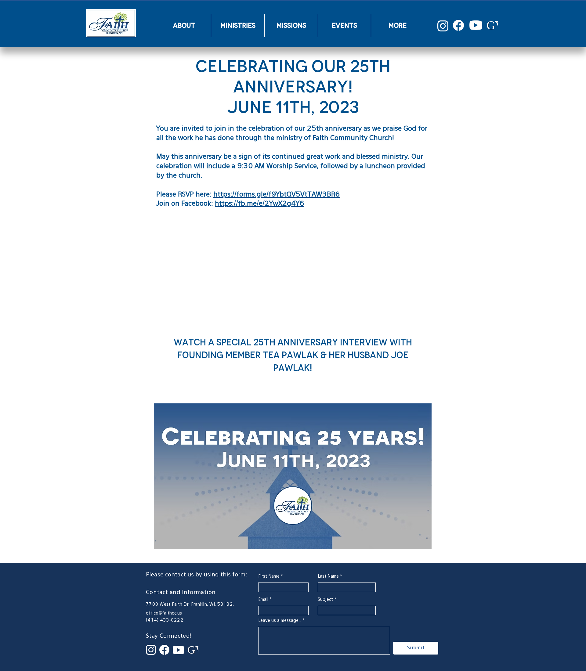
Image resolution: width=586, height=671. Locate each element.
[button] (184, 25)
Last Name (328, 576)
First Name (269, 576)
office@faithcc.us (164, 613)
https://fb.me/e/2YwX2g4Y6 (259, 203)
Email (263, 599)
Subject (325, 599)
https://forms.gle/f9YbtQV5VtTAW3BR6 (276, 194)
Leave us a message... (279, 621)
